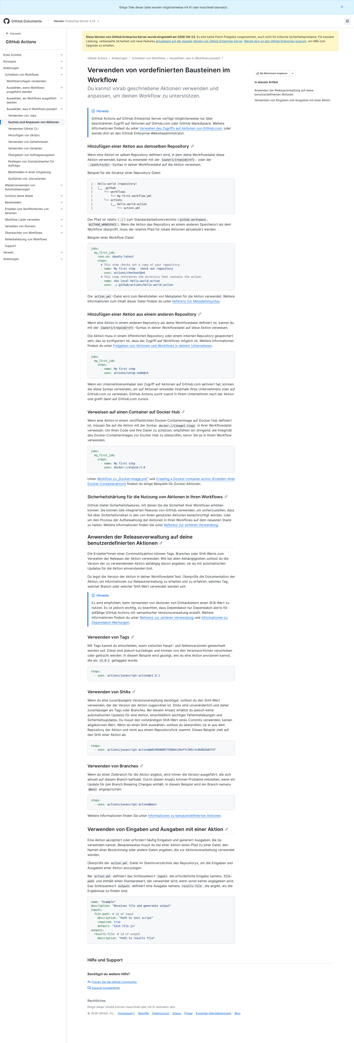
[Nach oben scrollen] (345, 1034)
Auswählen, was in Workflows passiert (195, 58)
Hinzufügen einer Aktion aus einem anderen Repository (141, 314)
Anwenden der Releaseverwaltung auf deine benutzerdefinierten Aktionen (140, 540)
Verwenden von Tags (108, 637)
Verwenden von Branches (112, 766)
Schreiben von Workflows (149, 58)
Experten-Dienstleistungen (213, 1013)
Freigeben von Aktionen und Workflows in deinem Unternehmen (162, 346)
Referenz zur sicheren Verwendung (191, 525)
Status (176, 1013)
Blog (238, 1013)
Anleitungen (119, 58)
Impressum (125, 1013)
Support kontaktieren (106, 988)
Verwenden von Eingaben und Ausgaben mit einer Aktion (155, 829)
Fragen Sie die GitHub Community (114, 982)
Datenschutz (160, 1013)
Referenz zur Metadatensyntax (196, 301)
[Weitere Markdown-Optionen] (292, 73)
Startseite (15, 33)
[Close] (342, 6)
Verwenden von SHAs (108, 691)
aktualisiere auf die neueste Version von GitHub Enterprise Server (199, 41)
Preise (188, 1013)
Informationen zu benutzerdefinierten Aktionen (184, 816)
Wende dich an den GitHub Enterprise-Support (275, 41)
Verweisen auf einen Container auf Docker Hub (133, 412)
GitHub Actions (21, 41)
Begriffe (143, 1013)
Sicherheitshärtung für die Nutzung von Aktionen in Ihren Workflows (155, 496)
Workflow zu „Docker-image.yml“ (122, 479)
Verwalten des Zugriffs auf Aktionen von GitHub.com (181, 128)
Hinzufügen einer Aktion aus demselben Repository (138, 146)
